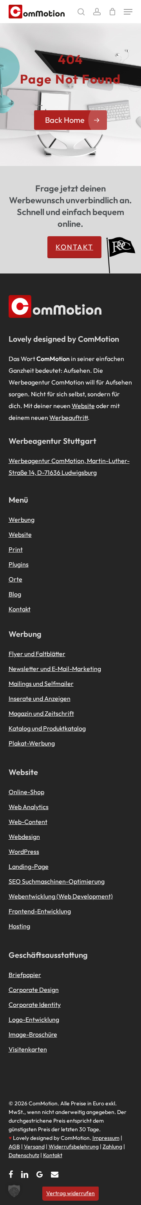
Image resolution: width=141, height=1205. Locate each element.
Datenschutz (24, 1155)
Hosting (19, 926)
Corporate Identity (35, 1004)
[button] (128, 12)
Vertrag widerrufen (70, 1193)
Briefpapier (25, 975)
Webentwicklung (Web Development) (61, 896)
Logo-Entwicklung (34, 1019)
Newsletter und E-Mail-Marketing (55, 669)
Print (16, 549)
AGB (14, 1146)
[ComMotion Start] (15, 11)
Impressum (105, 1137)
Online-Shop (26, 792)
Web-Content (28, 822)
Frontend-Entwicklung (40, 911)
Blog (15, 594)
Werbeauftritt (68, 417)
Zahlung (112, 1146)
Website (83, 406)
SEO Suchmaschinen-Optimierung (57, 881)
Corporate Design (34, 990)
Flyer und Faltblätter (37, 654)
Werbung (21, 519)
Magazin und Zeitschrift (41, 713)
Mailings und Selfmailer (41, 683)
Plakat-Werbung (32, 743)
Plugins (19, 564)
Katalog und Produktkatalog (47, 728)
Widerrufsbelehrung (74, 1146)
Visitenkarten (28, 1049)
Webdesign (24, 836)
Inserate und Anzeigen (39, 698)
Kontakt (74, 247)
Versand (34, 1146)
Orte (15, 579)
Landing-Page (29, 866)
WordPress (24, 851)
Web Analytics (29, 807)
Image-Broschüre (33, 1034)
